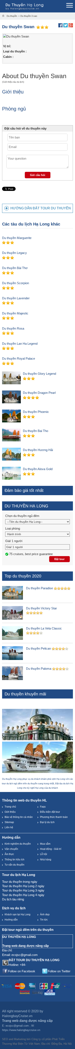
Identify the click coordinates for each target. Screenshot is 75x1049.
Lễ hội (43, 854)
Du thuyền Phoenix (36, 412)
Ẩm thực (9, 854)
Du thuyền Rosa (13, 328)
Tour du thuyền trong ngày (19, 881)
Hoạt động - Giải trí (50, 849)
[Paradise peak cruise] (37, 757)
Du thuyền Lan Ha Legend (20, 343)
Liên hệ (9, 827)
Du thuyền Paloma (38, 668)
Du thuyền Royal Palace (18, 358)
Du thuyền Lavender (16, 298)
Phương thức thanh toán (54, 817)
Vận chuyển (11, 849)
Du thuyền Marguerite (16, 238)
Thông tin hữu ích (14, 859)
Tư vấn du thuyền (14, 864)
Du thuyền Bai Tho (35, 431)
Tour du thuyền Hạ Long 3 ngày (23, 890)
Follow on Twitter (59, 971)
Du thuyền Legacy (14, 253)
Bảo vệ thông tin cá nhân (19, 817)
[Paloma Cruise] (37, 725)
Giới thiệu (10, 811)
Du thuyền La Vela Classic (44, 628)
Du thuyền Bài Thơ (15, 268)
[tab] (37, 208)
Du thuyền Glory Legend (39, 373)
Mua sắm (45, 843)
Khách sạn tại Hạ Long (17, 914)
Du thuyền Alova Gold (37, 469)
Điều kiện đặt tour (50, 811)
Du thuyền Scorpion (15, 283)
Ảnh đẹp (45, 914)
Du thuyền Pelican (38, 648)
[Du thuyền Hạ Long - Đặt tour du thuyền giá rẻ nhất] (33, 6)
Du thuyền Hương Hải (38, 450)
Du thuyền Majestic (15, 313)
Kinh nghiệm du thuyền (18, 843)
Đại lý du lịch (47, 822)
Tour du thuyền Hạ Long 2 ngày (23, 886)
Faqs (43, 806)
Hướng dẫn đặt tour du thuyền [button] (40, 208)
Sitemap (9, 822)
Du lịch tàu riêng (13, 899)
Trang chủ (10, 806)
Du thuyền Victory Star (41, 608)
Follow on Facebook (21, 971)
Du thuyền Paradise (39, 588)
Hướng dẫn (11, 919)
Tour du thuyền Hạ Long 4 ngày (23, 895)
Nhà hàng (45, 859)
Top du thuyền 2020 (23, 576)
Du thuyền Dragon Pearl (39, 392)
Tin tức (44, 919)
